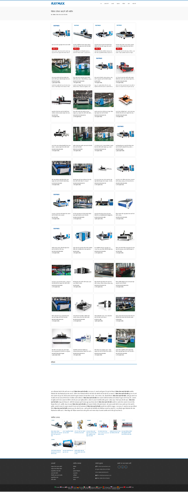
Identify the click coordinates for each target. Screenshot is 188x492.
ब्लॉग (129, 3)
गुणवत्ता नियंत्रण (76, 470)
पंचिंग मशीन (53, 479)
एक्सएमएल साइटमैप (116, 488)
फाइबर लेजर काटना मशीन (56, 466)
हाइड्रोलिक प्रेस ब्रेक (56, 470)
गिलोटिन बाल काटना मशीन (56, 475)
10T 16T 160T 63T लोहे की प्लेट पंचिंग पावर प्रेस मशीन (80, 432)
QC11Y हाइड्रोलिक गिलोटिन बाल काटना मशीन (68, 432)
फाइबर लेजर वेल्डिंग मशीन (56, 468)
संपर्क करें (134, 3)
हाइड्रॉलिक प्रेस (54, 477)
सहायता (118, 3)
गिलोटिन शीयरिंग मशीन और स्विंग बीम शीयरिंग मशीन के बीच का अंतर (80, 452)
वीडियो (123, 3)
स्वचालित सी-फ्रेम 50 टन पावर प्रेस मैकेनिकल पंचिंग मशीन (115, 432)
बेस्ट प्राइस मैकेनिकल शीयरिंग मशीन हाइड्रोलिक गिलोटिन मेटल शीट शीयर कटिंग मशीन (127, 433)
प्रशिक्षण (75, 475)
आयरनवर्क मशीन (54, 473)
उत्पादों (112, 3)
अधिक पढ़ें (76, 48)
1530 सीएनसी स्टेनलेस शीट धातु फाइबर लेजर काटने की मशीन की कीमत (56, 452)
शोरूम (54, 14)
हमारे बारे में (106, 3)
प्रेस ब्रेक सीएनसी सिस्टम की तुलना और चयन (68, 451)
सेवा (74, 468)
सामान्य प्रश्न (76, 477)
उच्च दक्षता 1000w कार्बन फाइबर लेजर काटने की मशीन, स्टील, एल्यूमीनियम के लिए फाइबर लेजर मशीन (91, 433)
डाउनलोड (75, 473)
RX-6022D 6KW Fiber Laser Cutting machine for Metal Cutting (103, 433)
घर (101, 3)
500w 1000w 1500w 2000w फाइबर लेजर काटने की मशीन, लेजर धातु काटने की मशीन (56, 433)
